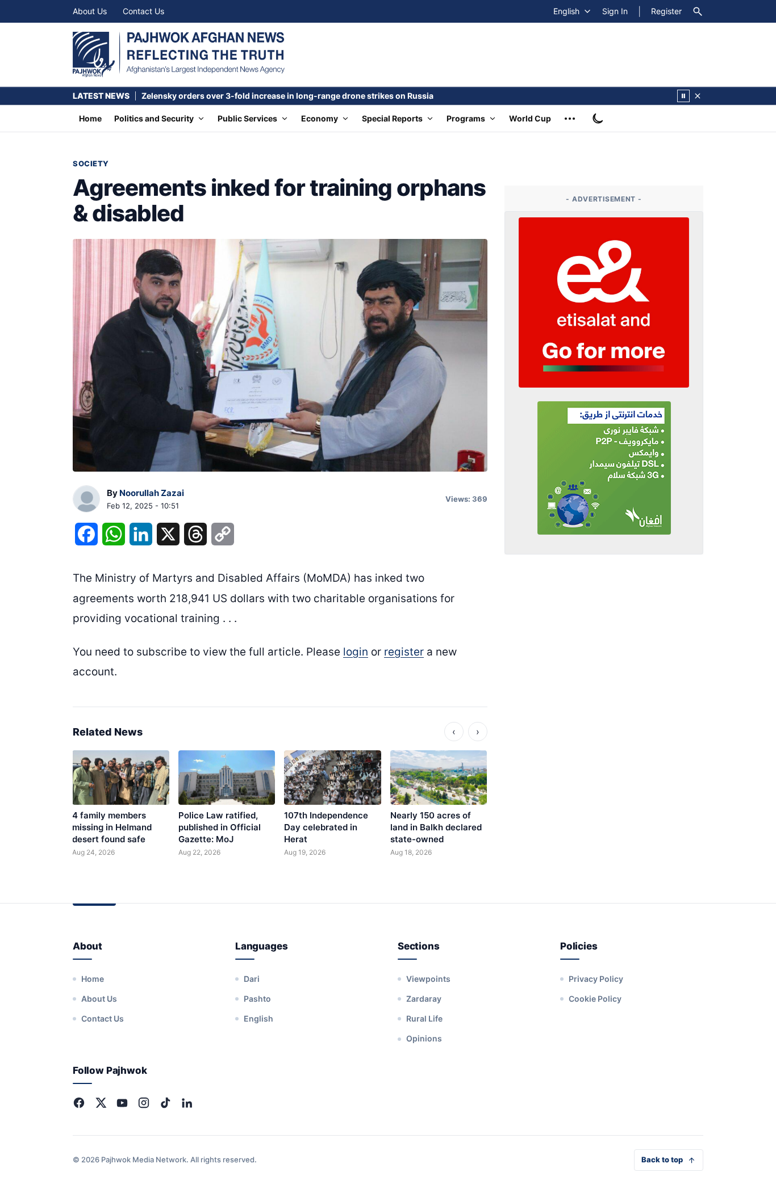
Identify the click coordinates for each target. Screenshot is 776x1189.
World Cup (530, 118)
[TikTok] (165, 1102)
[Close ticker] (697, 96)
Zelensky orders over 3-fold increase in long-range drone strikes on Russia (287, 95)
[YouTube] (122, 1102)
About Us (90, 11)
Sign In (615, 11)
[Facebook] (79, 1102)
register (404, 651)
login (355, 651)
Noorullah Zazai (151, 493)
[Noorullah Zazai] (86, 499)
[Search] (697, 11)
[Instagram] (143, 1102)
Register (666, 11)
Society (91, 163)
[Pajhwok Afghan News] (179, 54)
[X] (100, 1102)
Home (90, 118)
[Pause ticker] (683, 96)
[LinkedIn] (187, 1102)
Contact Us (143, 11)
